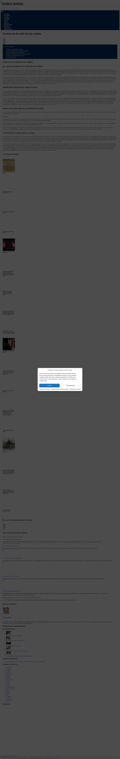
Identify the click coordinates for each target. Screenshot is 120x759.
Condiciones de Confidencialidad (59, 389)
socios (69, 375)
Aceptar (49, 385)
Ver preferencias (70, 385)
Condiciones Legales (75, 389)
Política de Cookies (44, 389)
